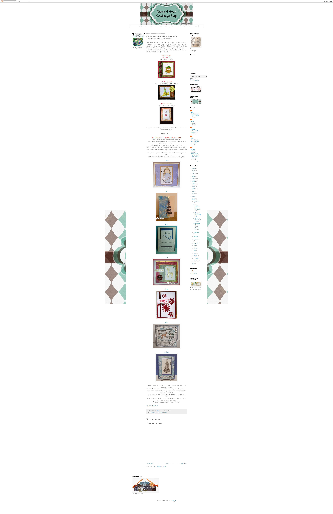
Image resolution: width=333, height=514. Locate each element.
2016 (193, 194)
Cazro (195, 271)
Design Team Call (141, 26)
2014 (193, 199)
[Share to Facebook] (168, 410)
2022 (193, 179)
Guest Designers (164, 26)
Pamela (193, 149)
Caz (166, 322)
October (196, 237)
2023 (193, 176)
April (195, 253)
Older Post (183, 464)
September (197, 239)
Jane (166, 289)
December (196, 201)
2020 (193, 184)
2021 (193, 181)
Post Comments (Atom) (160, 467)
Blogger (174, 501)
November (196, 233)
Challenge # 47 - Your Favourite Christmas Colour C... (196, 226)
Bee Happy (193, 123)
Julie (166, 191)
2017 (193, 191)
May (195, 251)
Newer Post (150, 464)
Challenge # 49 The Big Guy (197, 214)
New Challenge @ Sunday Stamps (195, 114)
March (196, 256)
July (195, 246)
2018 (193, 189)
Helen (166, 160)
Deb (192, 112)
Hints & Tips (174, 26)
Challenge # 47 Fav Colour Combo (159, 413)
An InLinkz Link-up (152, 406)
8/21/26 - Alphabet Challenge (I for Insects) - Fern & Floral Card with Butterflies (195, 154)
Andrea (166, 352)
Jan (166, 258)
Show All (199, 162)
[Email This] (164, 410)
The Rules (194, 26)
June (195, 248)
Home (132, 26)
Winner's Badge (152, 26)
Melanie (193, 129)
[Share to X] (167, 410)
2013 (193, 264)
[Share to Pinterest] (170, 410)
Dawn (192, 122)
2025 (193, 171)
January (196, 261)
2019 (193, 186)
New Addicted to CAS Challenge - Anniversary (195, 141)
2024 (193, 174)
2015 (193, 196)
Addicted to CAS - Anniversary (195, 131)
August (196, 243)
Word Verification (185, 26)
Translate (196, 80)
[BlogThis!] (165, 410)
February (196, 258)
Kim (166, 225)
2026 (193, 169)
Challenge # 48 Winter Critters (197, 219)
